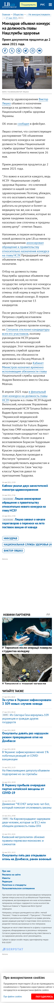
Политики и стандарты (14, 884)
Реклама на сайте (11, 874)
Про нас (6, 870)
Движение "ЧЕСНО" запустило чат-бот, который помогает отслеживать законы (26, 805)
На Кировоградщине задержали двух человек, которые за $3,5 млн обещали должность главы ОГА (26, 822)
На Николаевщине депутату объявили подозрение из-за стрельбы (26, 772)
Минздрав (10, 538)
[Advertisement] (27, 581)
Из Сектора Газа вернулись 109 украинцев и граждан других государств (25, 718)
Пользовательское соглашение (18, 888)
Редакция (7, 881)
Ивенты (6, 877)
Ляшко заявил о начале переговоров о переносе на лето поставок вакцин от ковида (23, 523)
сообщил (23, 124)
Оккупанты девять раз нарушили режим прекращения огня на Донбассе (25, 737)
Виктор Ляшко (13, 550)
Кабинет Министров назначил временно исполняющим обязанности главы (24, 367)
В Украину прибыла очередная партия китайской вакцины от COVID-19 (23, 789)
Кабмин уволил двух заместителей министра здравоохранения (25, 488)
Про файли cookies (12, 996)
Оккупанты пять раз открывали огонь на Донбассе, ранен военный (26, 857)
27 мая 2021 (11, 18)
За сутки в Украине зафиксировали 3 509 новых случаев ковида (26, 702)
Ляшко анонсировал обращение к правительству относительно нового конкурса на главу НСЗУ (24, 504)
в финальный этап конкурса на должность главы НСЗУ (24, 396)
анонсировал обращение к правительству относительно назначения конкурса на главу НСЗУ (25, 249)
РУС (42, 4)
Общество (18, 14)
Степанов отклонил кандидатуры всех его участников (26, 332)
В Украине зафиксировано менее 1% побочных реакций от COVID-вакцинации (25, 755)
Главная (6, 14)
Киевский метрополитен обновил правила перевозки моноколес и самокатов (23, 840)
